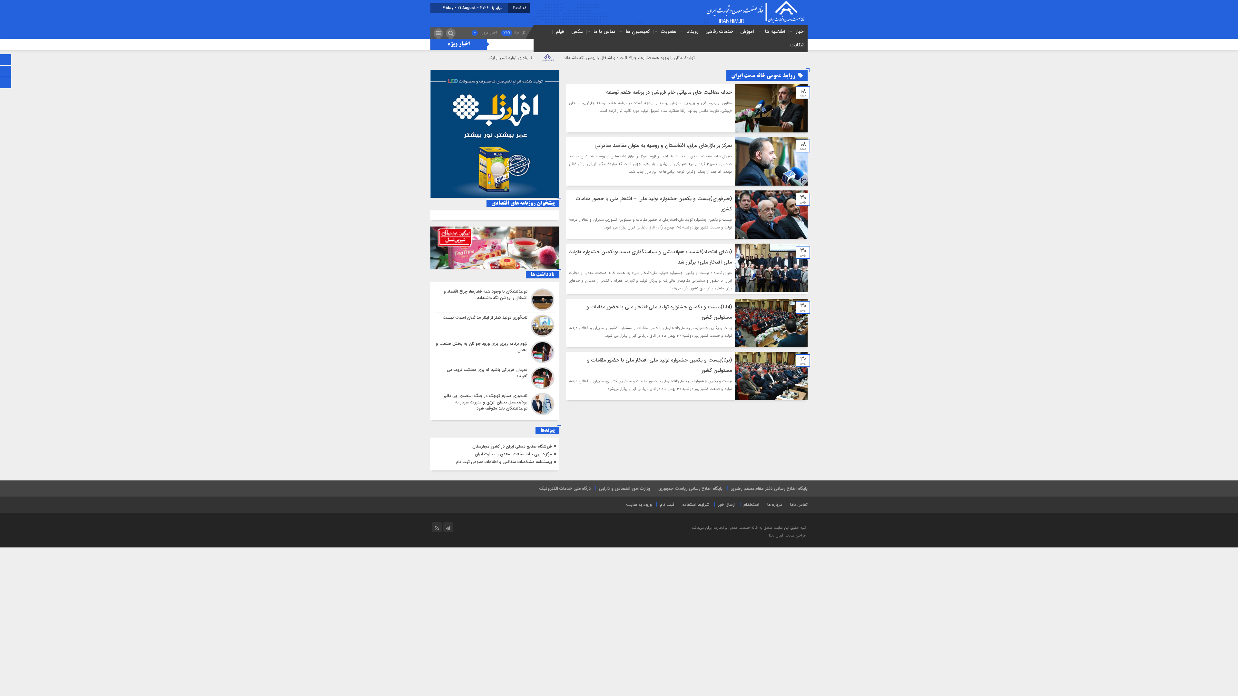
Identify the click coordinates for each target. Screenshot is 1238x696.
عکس (577, 31)
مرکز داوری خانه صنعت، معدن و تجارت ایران (513, 454)
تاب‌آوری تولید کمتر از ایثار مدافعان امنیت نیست (542, 57)
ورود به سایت (639, 504)
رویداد (692, 31)
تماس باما (799, 504)
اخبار (800, 31)
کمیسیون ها (638, 31)
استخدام (751, 504)
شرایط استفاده (696, 504)
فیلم (560, 31)
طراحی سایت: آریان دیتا (787, 535)
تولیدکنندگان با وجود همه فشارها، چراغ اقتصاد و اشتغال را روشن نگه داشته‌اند (680, 57)
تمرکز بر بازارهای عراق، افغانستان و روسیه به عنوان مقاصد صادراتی (663, 145)
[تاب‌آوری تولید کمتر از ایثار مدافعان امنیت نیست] (495, 326)
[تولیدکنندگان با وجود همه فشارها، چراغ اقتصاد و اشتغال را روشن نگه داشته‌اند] (495, 300)
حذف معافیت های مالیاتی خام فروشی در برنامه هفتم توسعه (669, 92)
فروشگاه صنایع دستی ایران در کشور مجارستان (512, 446)
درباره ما (774, 504)
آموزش (747, 31)
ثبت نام (667, 504)
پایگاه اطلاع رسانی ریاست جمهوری (690, 488)
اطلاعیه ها (775, 31)
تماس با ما (604, 31)
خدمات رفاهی (719, 31)
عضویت (668, 31)
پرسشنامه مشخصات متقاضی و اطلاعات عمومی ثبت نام (504, 462)
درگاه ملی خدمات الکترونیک (565, 488)
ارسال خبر (726, 504)
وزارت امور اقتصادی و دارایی (624, 488)
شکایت (797, 45)
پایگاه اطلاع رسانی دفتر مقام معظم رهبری (769, 488)
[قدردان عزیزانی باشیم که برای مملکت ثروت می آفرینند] (495, 378)
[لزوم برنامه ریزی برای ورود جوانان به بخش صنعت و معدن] (495, 352)
